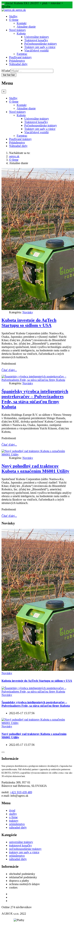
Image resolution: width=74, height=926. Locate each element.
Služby (13, 16)
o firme (13, 817)
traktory (13, 820)
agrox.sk (14, 156)
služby (13, 813)
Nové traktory (17, 30)
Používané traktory (20, 57)
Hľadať (6, 70)
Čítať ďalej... (9, 370)
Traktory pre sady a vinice (39, 47)
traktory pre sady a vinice (24, 852)
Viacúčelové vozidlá (36, 50)
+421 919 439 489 (21, 792)
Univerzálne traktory (36, 36)
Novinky (27, 312)
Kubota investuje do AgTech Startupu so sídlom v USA (29, 323)
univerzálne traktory (21, 842)
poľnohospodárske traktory (25, 848)
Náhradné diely (18, 64)
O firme (13, 19)
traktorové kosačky (20, 845)
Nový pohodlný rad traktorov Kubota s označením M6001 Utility (35, 468)
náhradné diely (18, 827)
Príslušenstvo (17, 60)
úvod (12, 810)
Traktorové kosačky (36, 40)
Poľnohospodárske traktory (40, 43)
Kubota (21, 33)
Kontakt (21, 23)
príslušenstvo (17, 824)
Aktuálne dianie (26, 26)
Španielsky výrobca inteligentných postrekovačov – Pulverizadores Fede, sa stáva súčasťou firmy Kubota (35, 399)
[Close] (3, 4)
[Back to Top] (3, 752)
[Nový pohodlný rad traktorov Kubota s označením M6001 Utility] (37, 723)
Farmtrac (22, 53)
